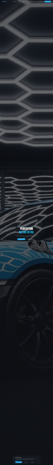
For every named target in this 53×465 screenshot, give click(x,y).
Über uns (27, 1)
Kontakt (31, 1)
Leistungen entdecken (30, 239)
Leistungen (19, 1)
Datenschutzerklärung (18, 460)
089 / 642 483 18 (42, 1)
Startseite (15, 1)
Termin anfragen (48, 1)
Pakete (24, 1)
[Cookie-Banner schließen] (38, 457)
